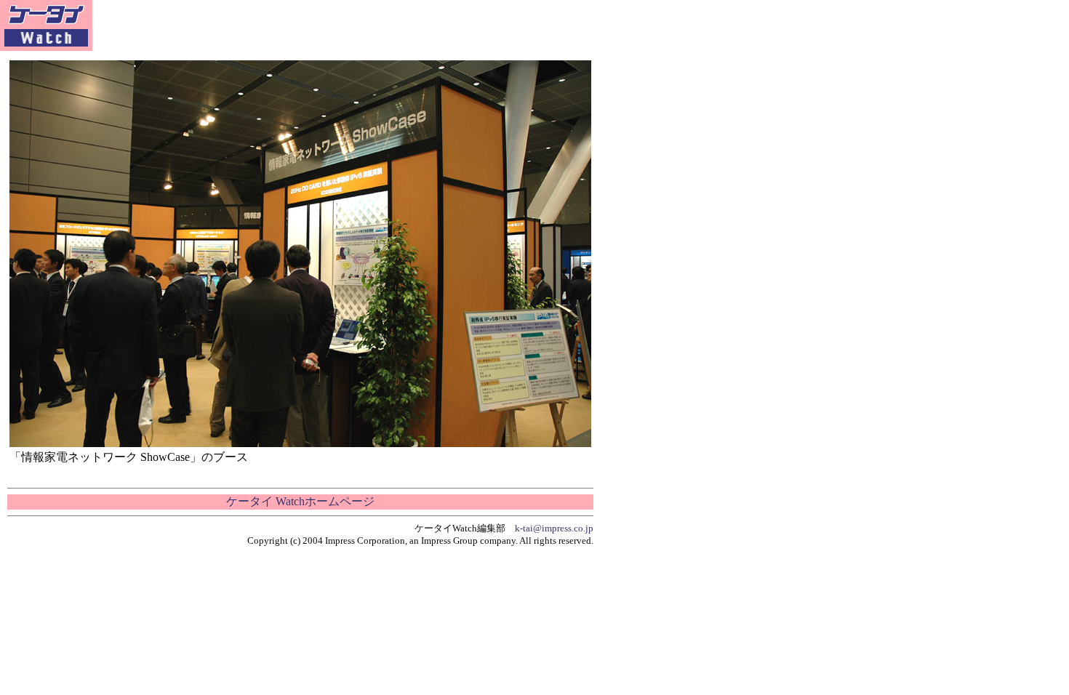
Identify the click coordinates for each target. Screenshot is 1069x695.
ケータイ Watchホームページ (300, 501)
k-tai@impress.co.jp (554, 528)
